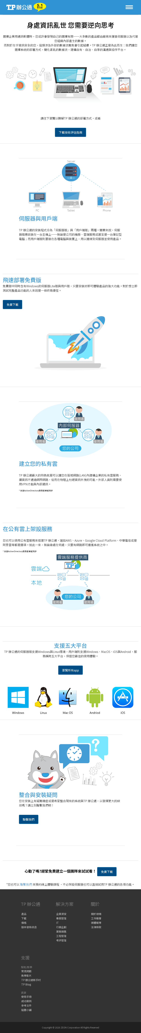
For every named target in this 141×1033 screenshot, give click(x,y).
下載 (23, 918)
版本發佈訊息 (29, 927)
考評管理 (61, 940)
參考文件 (26, 1005)
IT (57, 923)
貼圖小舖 (26, 1010)
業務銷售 (61, 931)
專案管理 (61, 918)
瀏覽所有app (70, 670)
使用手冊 (26, 996)
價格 (23, 923)
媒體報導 (96, 923)
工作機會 (96, 918)
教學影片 (26, 975)
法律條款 (96, 927)
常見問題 (26, 971)
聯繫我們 (29, 819)
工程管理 (61, 936)
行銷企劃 (61, 927)
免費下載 (12, 304)
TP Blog (26, 984)
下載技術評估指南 (70, 132)
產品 (23, 914)
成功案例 (26, 1001)
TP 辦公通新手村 (31, 980)
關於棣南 (96, 914)
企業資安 (61, 914)
